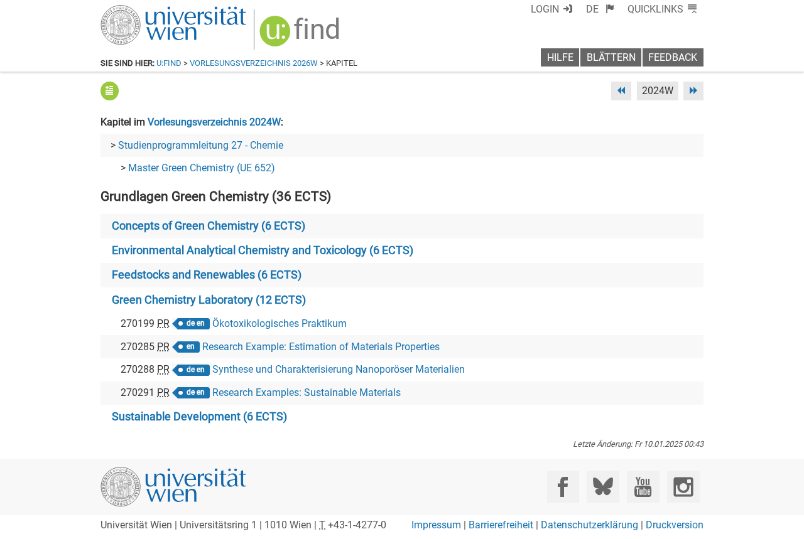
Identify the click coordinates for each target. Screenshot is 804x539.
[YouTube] (643, 487)
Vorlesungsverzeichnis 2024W (214, 122)
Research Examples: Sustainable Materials (306, 392)
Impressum (436, 525)
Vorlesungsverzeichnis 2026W (254, 63)
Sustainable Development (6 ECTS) (199, 416)
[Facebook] (563, 487)
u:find (169, 63)
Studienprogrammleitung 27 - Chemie (200, 145)
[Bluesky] (603, 487)
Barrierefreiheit (501, 525)
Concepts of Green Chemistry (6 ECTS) (208, 226)
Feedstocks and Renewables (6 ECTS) (207, 275)
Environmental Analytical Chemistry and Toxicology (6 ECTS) (262, 250)
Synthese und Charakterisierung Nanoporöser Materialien (338, 369)
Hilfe (560, 57)
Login (545, 9)
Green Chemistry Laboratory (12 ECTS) (209, 300)
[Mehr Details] (109, 91)
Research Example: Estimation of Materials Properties (321, 347)
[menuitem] (600, 9)
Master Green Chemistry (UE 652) (201, 168)
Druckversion (675, 525)
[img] (301, 35)
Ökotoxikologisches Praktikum (279, 323)
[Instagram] (683, 487)
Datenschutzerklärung (589, 525)
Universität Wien (143, 11)
